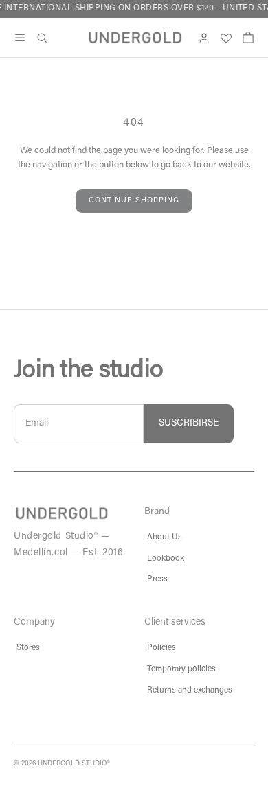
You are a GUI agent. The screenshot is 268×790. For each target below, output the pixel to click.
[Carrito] (248, 38)
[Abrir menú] (20, 38)
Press (157, 579)
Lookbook (165, 559)
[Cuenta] (204, 38)
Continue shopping (134, 201)
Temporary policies (181, 669)
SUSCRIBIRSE (189, 423)
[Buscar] (42, 38)
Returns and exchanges (189, 690)
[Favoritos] (226, 38)
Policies (161, 648)
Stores (28, 648)
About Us (164, 537)
